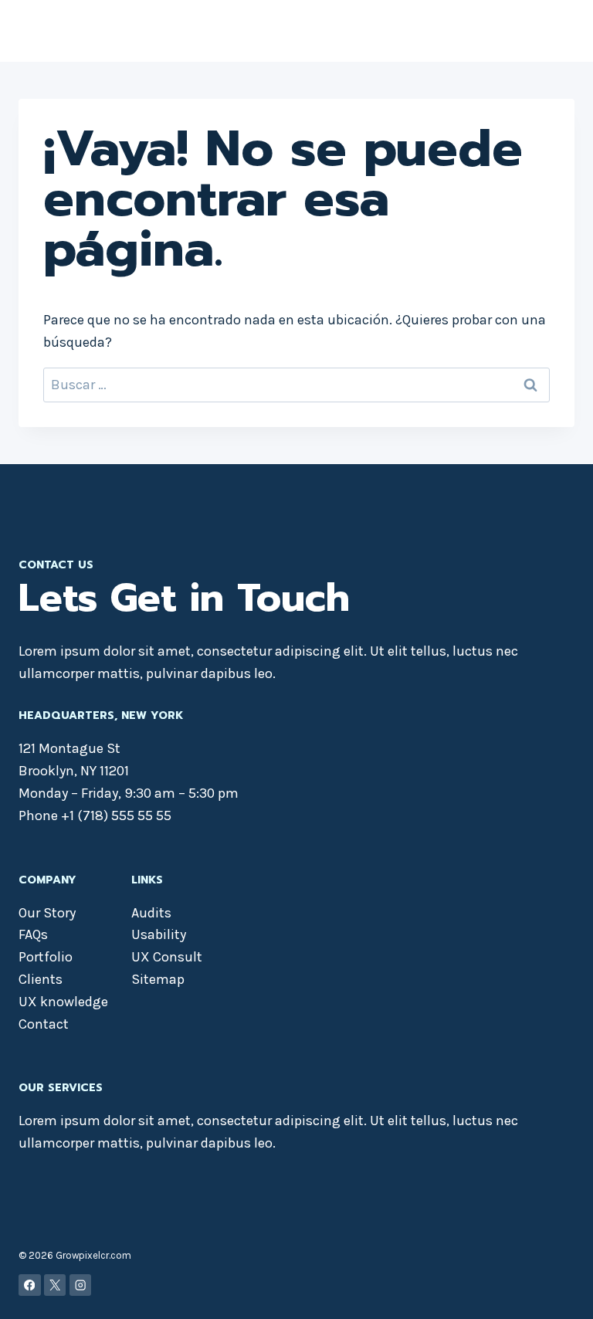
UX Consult (166, 956)
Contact (44, 1024)
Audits (151, 912)
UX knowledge (63, 1001)
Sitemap (158, 979)
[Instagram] (80, 1285)
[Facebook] (30, 1285)
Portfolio (46, 956)
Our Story (47, 912)
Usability (158, 934)
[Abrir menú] (560, 30)
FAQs (33, 934)
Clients (41, 979)
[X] (55, 1285)
